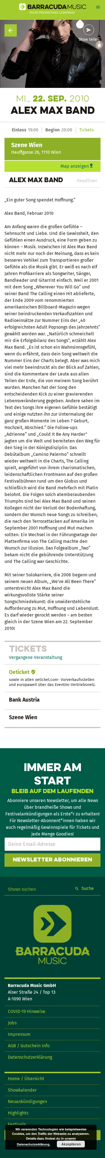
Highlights (18, 1113)
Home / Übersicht (26, 1078)
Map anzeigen (74, 166)
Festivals (17, 1124)
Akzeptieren (71, 1144)
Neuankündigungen (27, 1101)
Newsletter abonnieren (52, 860)
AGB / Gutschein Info (29, 1045)
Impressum (19, 1034)
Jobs (12, 1022)
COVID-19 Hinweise (26, 1011)
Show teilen (89, 39)
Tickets (86, 130)
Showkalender (22, 1090)
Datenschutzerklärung (30, 1057)
